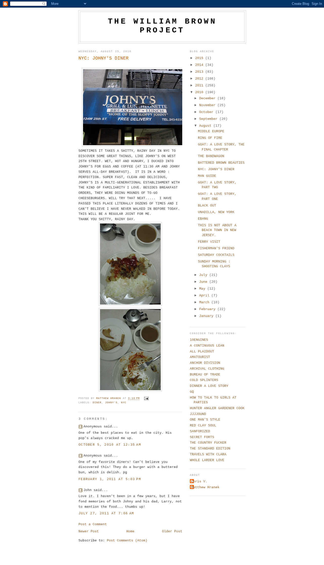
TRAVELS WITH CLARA (208, 454)
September (209, 119)
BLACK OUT (207, 206)
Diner (97, 402)
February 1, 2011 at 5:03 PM (109, 479)
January (207, 316)
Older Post (172, 531)
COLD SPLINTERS (204, 380)
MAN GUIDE (207, 176)
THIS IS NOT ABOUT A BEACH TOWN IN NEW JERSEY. (217, 230)
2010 (200, 92)
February (208, 309)
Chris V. (199, 481)
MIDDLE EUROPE (211, 131)
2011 (200, 85)
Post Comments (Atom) (127, 540)
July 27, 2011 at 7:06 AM (106, 513)
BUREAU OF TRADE (205, 374)
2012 (200, 79)
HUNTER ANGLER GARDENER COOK (217, 408)
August (206, 126)
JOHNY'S (111, 402)
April (205, 295)
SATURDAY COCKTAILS (216, 255)
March (205, 302)
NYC (123, 402)
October (207, 112)
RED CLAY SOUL (203, 425)
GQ (192, 392)
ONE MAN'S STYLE (205, 420)
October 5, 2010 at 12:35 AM (109, 445)
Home (130, 531)
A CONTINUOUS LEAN (207, 346)
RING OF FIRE (210, 138)
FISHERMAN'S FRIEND (216, 248)
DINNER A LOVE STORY (209, 386)
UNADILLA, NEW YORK (216, 212)
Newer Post (88, 531)
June (204, 282)
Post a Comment (92, 524)
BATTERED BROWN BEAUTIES (221, 163)
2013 (200, 72)
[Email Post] (146, 398)
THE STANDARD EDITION (210, 448)
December (208, 98)
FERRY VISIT (209, 242)
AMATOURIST (200, 357)
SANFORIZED (200, 431)
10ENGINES (199, 340)
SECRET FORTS (202, 437)
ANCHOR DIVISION (205, 363)
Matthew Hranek (205, 487)
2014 (200, 65)
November (208, 105)
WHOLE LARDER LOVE (207, 460)
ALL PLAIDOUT (202, 351)
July (204, 275)
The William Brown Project (162, 26)
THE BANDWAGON (211, 156)
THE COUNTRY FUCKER (208, 443)
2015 (200, 58)
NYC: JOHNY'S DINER (216, 169)
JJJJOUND (198, 414)
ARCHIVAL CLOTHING (207, 369)
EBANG (203, 219)
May (203, 289)
